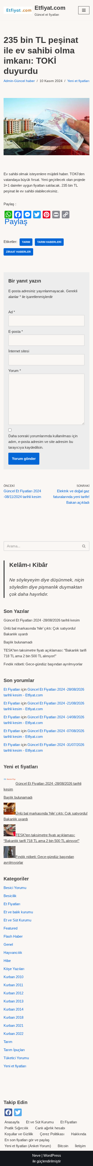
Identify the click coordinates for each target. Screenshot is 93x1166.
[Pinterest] (46, 214)
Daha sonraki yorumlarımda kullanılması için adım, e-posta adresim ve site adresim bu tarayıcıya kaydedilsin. (43, 441)
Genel (8, 944)
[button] (83, 10)
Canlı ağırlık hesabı (50, 1128)
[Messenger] (27, 214)
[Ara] (84, 546)
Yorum (14, 371)
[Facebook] (18, 214)
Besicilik (10, 896)
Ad (11, 312)
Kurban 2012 (13, 993)
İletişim (80, 1146)
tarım (26, 242)
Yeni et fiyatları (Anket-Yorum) (28, 1146)
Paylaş (16, 221)
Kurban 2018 (13, 1017)
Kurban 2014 (13, 1009)
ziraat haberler (18, 251)
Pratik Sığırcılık (16, 1128)
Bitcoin (63, 1146)
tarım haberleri (49, 242)
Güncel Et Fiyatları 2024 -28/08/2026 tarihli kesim (42, 620)
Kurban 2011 (13, 985)
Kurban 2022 (13, 1034)
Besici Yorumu (15, 888)
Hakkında (78, 1134)
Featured (10, 928)
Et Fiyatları (12, 689)
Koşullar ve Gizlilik (19, 1134)
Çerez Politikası (52, 1134)
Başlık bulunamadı (18, 642)
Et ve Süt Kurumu (17, 920)
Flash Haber (13, 936)
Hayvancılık (13, 952)
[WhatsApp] (8, 214)
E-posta (15, 331)
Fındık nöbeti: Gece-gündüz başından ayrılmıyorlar (43, 664)
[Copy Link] (65, 214)
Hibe (7, 961)
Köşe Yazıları (14, 969)
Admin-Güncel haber (19, 81)
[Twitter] (37, 214)
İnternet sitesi (18, 351)
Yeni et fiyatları (78, 81)
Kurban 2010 (13, 977)
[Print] (56, 214)
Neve (36, 1155)
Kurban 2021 (13, 1025)
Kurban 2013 (13, 1001)
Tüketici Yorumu (16, 1058)
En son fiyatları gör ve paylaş (27, 1140)
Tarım (8, 1042)
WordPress (52, 1155)
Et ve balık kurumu (18, 912)
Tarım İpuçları (14, 1050)
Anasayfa (12, 1122)
